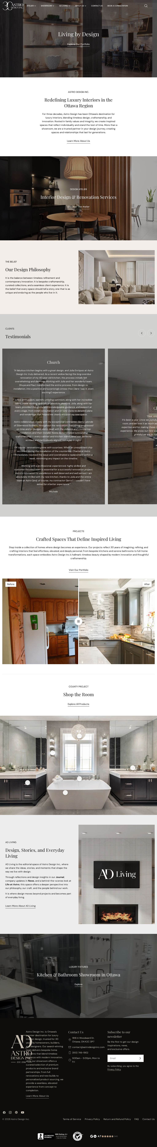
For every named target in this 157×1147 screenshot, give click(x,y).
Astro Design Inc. (20, 1119)
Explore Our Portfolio (78, 44)
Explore (78, 984)
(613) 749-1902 (80, 1052)
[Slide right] (151, 333)
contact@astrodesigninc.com (88, 1047)
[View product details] (52, 752)
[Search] (146, 6)
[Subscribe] (140, 1058)
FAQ (136, 1119)
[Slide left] (142, 333)
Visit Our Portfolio (78, 570)
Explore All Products (78, 704)
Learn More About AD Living (20, 905)
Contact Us (148, 1119)
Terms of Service (72, 1119)
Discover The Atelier (79, 206)
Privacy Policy (114, 1069)
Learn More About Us (78, 140)
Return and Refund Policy (117, 1119)
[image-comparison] (78, 621)
